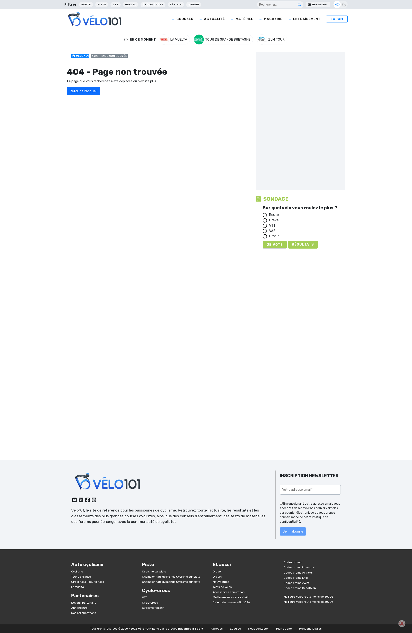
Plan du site (284, 628)
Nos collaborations (83, 613)
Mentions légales (310, 628)
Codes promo (292, 562)
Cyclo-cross (153, 4)
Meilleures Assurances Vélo (231, 597)
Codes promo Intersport (299, 567)
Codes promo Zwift (296, 582)
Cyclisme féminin (153, 607)
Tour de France (81, 576)
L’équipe (235, 628)
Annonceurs (79, 607)
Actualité (214, 19)
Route (86, 4)
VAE (272, 231)
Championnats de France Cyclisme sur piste (171, 576)
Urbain (193, 4)
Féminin (176, 4)
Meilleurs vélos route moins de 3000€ (308, 596)
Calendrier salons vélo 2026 (231, 602)
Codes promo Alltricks (298, 572)
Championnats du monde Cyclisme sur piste (171, 581)
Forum (337, 19)
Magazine (273, 19)
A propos (217, 628)
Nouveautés (221, 581)
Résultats (303, 244)
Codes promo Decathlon (300, 588)
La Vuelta (77, 587)
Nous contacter (258, 628)
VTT (115, 4)
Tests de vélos (222, 587)
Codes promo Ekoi (296, 577)
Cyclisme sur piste (154, 571)
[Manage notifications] (401, 623)
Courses (184, 19)
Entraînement (307, 19)
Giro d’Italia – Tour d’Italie (87, 581)
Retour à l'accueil (83, 91)
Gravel (130, 4)
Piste (101, 4)
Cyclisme (77, 571)
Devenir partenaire (83, 602)
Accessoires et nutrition (229, 592)
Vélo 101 (82, 56)
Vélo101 (77, 510)
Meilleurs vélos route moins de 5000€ (308, 601)
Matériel (244, 19)
